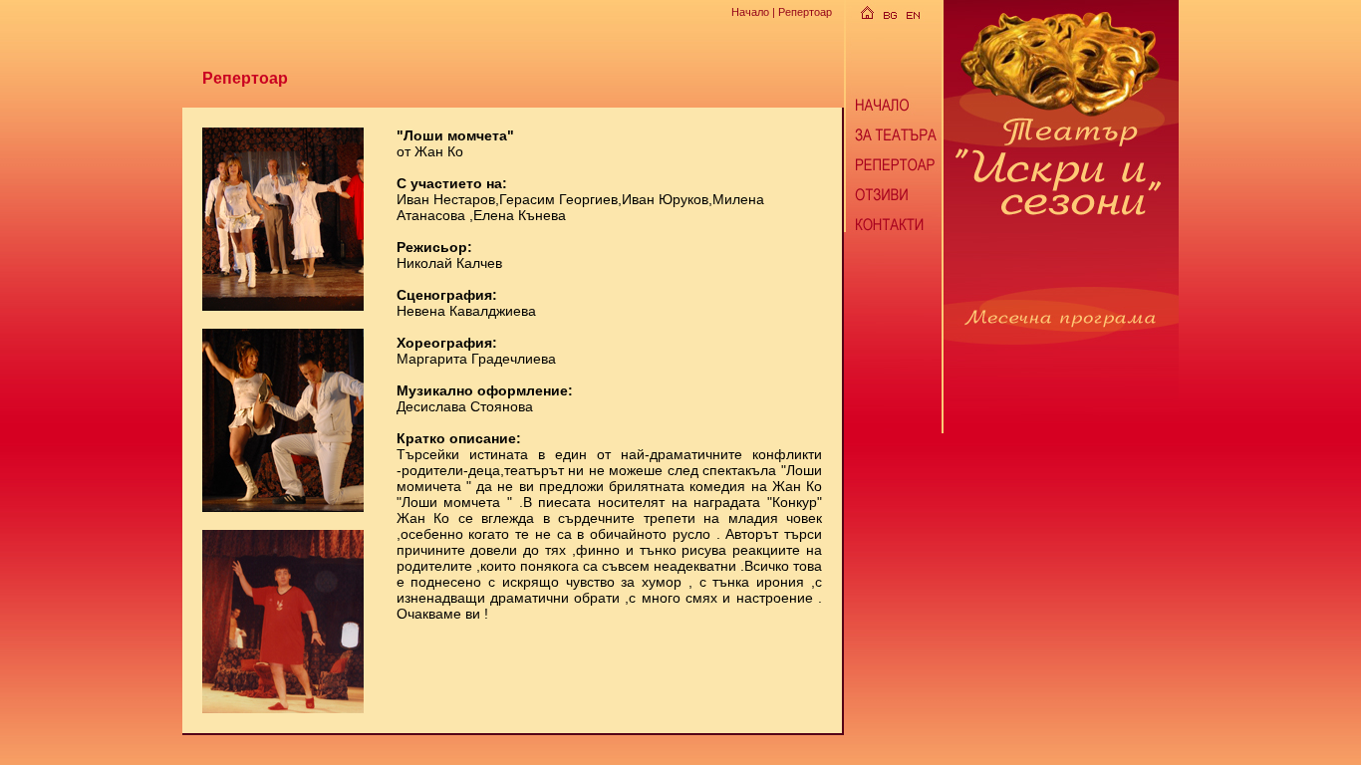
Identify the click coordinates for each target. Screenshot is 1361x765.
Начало (750, 12)
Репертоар (805, 12)
